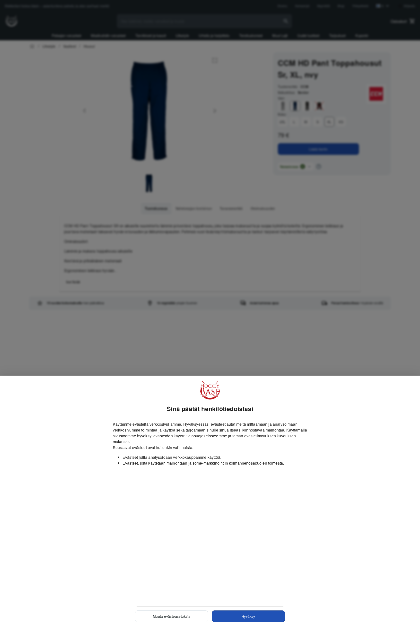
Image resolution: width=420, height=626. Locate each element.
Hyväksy (248, 616)
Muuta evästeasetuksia (171, 616)
